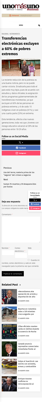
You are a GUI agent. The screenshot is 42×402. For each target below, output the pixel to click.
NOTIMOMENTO (15, 34)
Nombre (6, 248)
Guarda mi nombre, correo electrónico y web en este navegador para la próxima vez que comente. (20, 263)
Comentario (7, 214)
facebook (22, 148)
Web (30, 248)
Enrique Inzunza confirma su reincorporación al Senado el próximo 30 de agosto (27, 384)
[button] (39, 25)
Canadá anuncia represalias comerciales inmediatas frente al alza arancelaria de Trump (28, 349)
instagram (22, 153)
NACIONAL (5, 34)
